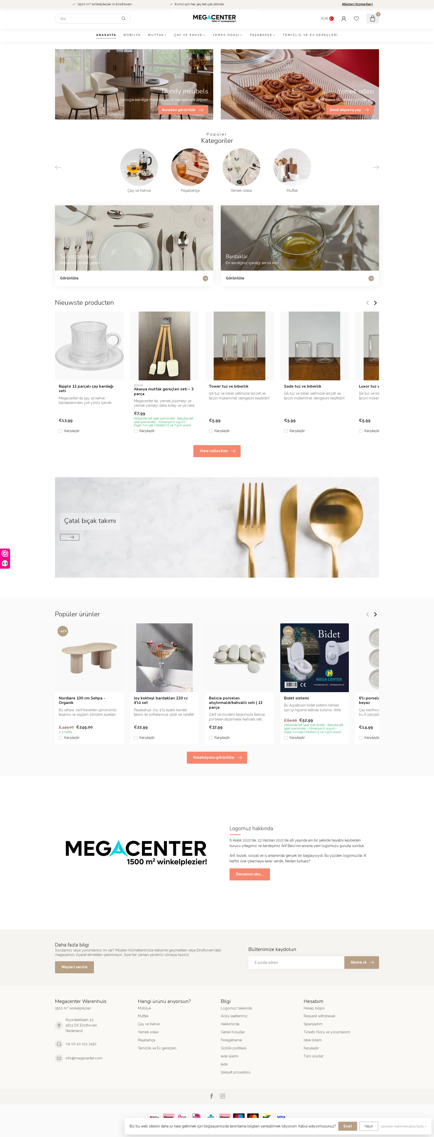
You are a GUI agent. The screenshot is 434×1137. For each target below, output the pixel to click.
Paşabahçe (261, 35)
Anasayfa (106, 35)
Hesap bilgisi (314, 1008)
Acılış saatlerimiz (234, 1016)
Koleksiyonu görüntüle (213, 757)
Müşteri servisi (74, 967)
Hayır (369, 1126)
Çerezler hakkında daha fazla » (403, 1126)
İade (224, 1064)
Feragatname (231, 1040)
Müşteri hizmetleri (357, 4)
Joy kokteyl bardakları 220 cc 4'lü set (161, 700)
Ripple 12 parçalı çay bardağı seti (86, 388)
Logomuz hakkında (236, 1008)
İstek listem (313, 1040)
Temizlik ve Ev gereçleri (310, 35)
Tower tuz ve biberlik (228, 386)
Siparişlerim (313, 1024)
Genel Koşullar (233, 1032)
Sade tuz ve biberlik (302, 386)
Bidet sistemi (296, 698)
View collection (214, 451)
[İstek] (356, 19)
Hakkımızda (230, 1024)
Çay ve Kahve (188, 35)
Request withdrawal (319, 1016)
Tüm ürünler (313, 1056)
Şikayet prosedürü (235, 1072)
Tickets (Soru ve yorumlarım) (327, 1032)
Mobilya (132, 35)
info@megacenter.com (84, 1058)
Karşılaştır (72, 431)
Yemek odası (226, 35)
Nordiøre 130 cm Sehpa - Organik (82, 700)
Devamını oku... (249, 874)
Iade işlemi (229, 1056)
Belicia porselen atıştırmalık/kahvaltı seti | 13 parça (235, 702)
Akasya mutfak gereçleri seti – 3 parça (164, 391)
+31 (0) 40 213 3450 (81, 1044)
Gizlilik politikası (234, 1048)
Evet (348, 1126)
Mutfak (156, 35)
